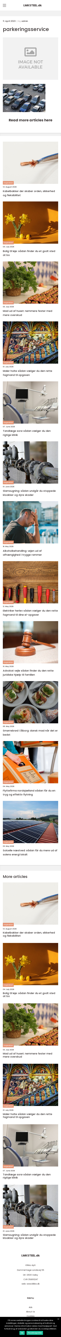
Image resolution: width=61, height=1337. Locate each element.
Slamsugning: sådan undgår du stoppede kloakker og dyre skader (29, 493)
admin (24, 21)
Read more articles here (30, 120)
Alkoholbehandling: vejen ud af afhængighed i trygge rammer (22, 553)
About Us (30, 1311)
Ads (30, 1307)
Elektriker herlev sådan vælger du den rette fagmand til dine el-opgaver (30, 612)
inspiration (8, 183)
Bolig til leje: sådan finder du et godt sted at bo (29, 253)
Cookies (30, 1316)
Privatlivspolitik (35, 1333)
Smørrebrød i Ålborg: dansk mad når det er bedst (30, 732)
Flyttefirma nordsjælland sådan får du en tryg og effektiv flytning (29, 792)
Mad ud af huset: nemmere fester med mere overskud (27, 313)
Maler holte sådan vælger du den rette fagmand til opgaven (27, 373)
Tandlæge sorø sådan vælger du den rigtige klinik (27, 433)
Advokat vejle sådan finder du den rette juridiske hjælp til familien (28, 672)
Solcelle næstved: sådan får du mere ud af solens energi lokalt (30, 852)
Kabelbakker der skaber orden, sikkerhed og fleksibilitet (29, 193)
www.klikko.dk (33, 1283)
